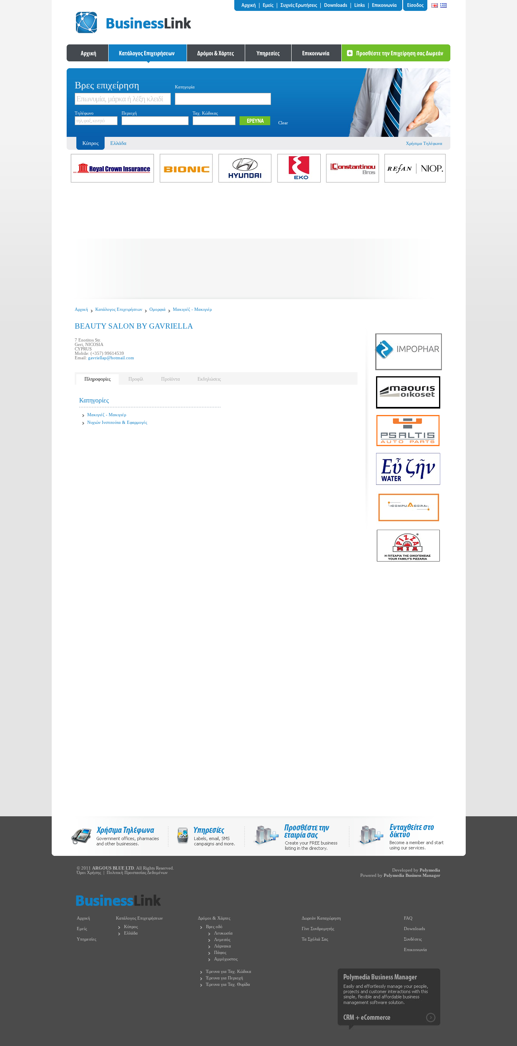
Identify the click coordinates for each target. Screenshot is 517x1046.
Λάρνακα (222, 946)
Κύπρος (131, 926)
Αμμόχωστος (225, 959)
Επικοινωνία (415, 949)
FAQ (408, 918)
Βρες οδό (214, 926)
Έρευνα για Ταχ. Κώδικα (228, 971)
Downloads (414, 929)
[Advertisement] (258, 242)
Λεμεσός (222, 939)
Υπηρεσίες (86, 939)
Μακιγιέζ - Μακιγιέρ (192, 309)
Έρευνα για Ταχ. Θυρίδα (228, 984)
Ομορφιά (157, 309)
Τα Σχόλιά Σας (315, 939)
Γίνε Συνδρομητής (318, 929)
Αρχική (81, 309)
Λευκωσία (223, 933)
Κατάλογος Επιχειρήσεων (118, 309)
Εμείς (82, 929)
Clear (283, 123)
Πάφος (220, 952)
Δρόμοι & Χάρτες (214, 918)
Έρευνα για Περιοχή (224, 978)
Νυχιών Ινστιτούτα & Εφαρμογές (117, 422)
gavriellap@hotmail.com (111, 358)
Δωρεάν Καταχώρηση (321, 918)
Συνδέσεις (413, 939)
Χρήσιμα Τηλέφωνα (424, 143)
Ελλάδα (118, 143)
